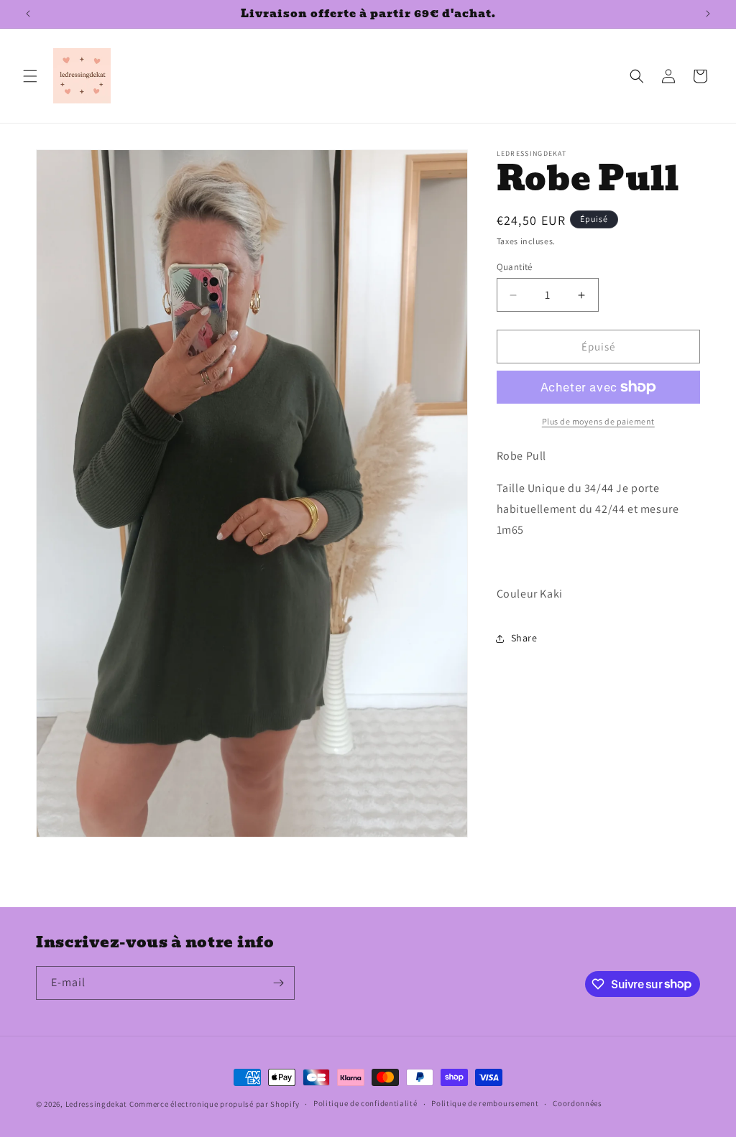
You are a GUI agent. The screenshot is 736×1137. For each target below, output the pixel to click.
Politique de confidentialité (365, 1103)
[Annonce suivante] (708, 13)
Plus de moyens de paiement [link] (598, 421)
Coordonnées (577, 1103)
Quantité (515, 267)
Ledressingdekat (96, 1104)
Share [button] (524, 637)
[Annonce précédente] (28, 13)
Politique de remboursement (484, 1103)
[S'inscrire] (278, 983)
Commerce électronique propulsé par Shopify (214, 1104)
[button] (30, 76)
